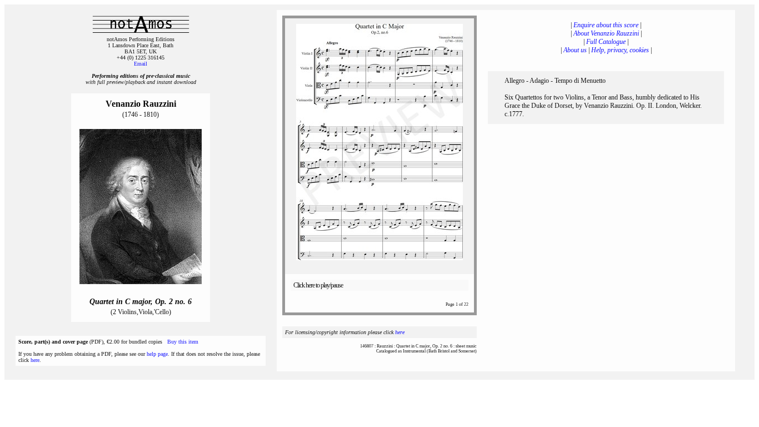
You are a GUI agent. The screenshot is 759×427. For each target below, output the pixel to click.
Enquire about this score (605, 25)
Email (140, 64)
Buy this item (182, 342)
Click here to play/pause (318, 285)
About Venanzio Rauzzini (606, 33)
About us (575, 50)
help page (157, 354)
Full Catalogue (606, 42)
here (35, 360)
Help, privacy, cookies (620, 50)
